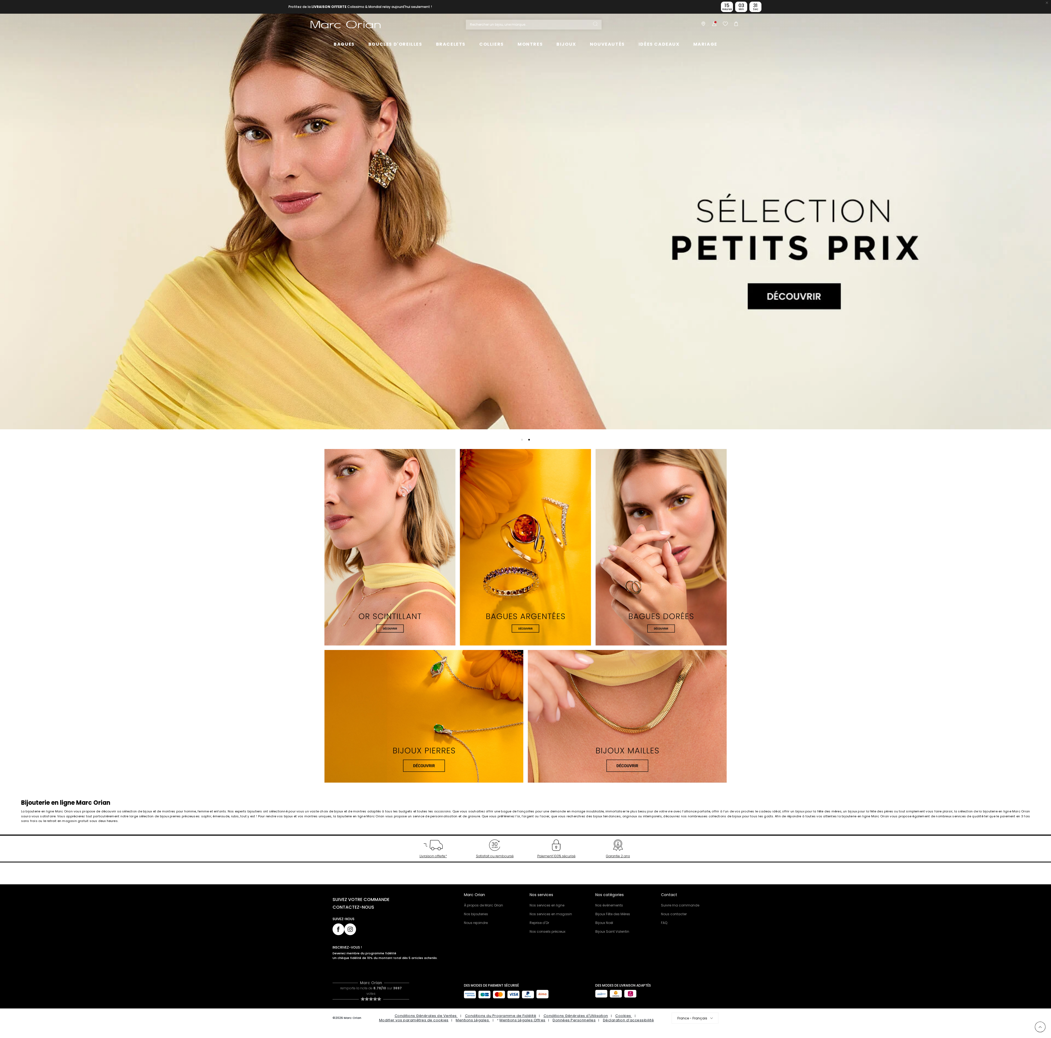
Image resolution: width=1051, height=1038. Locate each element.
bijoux (288, 816)
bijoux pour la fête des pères (870, 811)
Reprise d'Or (539, 922)
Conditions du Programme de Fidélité (500, 1015)
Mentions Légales (473, 1020)
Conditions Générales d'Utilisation (576, 1015)
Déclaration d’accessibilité (628, 1020)
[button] (521, 439)
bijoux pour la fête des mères (818, 811)
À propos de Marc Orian (483, 905)
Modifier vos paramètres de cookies (414, 1020)
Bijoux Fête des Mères (612, 914)
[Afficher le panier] (734, 25)
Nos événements (609, 905)
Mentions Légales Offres (522, 1020)
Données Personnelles (574, 1020)
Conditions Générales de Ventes (426, 1015)
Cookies (623, 1015)
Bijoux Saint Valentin (612, 931)
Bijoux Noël (604, 922)
